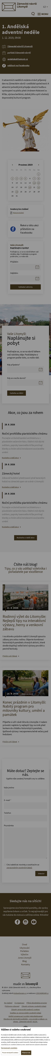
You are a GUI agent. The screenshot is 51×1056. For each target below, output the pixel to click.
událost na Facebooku (18, 65)
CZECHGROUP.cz (42, 993)
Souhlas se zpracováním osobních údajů (25, 1013)
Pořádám (24, 951)
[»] (38, 165)
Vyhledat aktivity (25, 287)
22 (38, 187)
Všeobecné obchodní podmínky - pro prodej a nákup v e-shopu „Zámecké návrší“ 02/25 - (25, 1020)
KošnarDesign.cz (20, 993)
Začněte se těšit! (16, 393)
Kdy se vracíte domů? (16, 378)
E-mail (7, 800)
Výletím (24, 954)
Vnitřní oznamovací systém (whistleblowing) (25, 1016)
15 (38, 183)
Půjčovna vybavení (12, 1006)
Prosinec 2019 (25, 164)
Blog (24, 961)
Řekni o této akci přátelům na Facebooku (29, 229)
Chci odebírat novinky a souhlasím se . (23, 866)
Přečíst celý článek (10, 656)
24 (17, 192)
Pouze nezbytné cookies (10, 1053)
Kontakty (25, 964)
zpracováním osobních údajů (19, 867)
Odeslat (41, 873)
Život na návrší (27, 608)
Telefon (7, 813)
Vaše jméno (9, 787)
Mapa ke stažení (18, 213)
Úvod (24, 944)
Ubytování (25, 947)
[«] (12, 165)
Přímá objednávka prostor (37, 1003)
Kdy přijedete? (13, 364)
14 (34, 183)
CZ (44, 6)
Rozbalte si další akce (10, 458)
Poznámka (9, 825)
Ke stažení (8, 1003)
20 (30, 187)
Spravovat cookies (9, 1048)
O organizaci (19, 1003)
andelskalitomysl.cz (17, 59)
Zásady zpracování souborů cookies (25, 1009)
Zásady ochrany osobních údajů (34, 1006)
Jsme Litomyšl (24, 957)
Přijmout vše (26, 1053)
